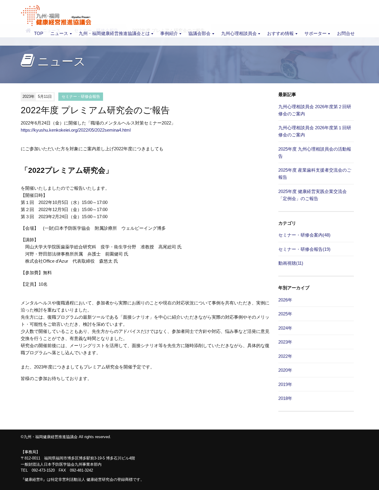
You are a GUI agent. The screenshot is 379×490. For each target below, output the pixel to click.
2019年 (285, 384)
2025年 (285, 313)
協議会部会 (199, 33)
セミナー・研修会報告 (81, 96)
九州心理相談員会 (239, 33)
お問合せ (346, 33)
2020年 (285, 370)
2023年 (285, 341)
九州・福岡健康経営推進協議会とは (114, 33)
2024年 (285, 328)
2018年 (285, 398)
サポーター (315, 33)
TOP (38, 33)
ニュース (59, 33)
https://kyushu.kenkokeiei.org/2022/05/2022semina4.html (76, 130)
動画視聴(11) (290, 263)
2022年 (285, 356)
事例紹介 (169, 33)
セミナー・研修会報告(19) (304, 249)
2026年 (285, 299)
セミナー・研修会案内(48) (304, 234)
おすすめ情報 (280, 33)
